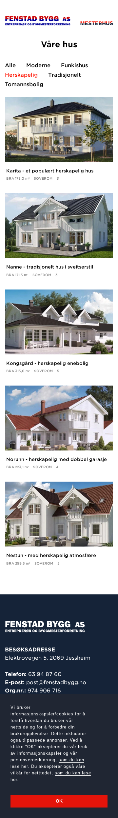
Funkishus (74, 65)
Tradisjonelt (64, 75)
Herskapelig (21, 75)
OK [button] (59, 801)
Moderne (38, 65)
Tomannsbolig (24, 84)
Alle (10, 65)
